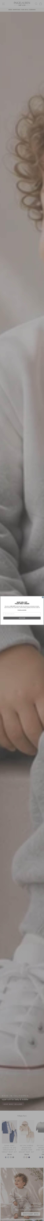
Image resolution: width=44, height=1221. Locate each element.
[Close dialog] (42, 597)
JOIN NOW (22, 618)
